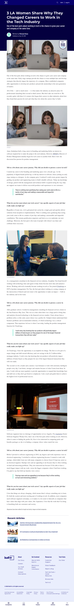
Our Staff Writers (21, 568)
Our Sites (62, 560)
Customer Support (48, 561)
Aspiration (58, 434)
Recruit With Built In (36, 561)
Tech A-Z (48, 582)
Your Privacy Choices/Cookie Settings (53, 593)
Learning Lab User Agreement (9, 593)
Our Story (21, 560)
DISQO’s (56, 154)
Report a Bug (49, 569)
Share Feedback (50, 565)
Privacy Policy (36, 593)
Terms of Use (42, 593)
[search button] (57, 2)
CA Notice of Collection (64, 593)
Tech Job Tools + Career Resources (50, 574)
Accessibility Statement (20, 593)
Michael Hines (23, 34)
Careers (20, 563)
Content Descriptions (22, 573)
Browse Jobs (49, 579)
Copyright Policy (29, 593)
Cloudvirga (60, 286)
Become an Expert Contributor (35, 567)
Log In (67, 2)
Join (61, 2)
